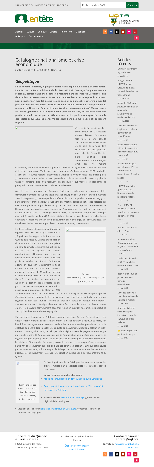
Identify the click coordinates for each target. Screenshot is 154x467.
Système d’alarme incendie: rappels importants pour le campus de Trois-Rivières (126, 315)
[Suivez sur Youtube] (123, 31)
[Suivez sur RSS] (105, 31)
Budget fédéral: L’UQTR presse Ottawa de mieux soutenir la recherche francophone (127, 87)
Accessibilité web (77, 449)
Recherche (66, 32)
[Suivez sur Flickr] (129, 31)
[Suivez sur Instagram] (136, 38)
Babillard (80, 32)
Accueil (19, 32)
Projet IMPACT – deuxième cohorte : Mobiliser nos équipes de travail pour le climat (128, 212)
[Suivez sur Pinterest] (135, 31)
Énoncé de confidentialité (77, 445)
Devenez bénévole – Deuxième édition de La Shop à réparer (127, 296)
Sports (53, 32)
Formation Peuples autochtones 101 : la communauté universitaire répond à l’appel (128, 170)
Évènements (36, 36)
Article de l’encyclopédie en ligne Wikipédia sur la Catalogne (73, 378)
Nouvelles (56, 69)
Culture (30, 32)
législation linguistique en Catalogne (58, 408)
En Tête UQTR (26, 69)
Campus (42, 32)
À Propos (20, 36)
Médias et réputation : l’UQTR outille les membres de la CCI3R (128, 262)
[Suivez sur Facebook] (111, 31)
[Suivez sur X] (117, 31)
